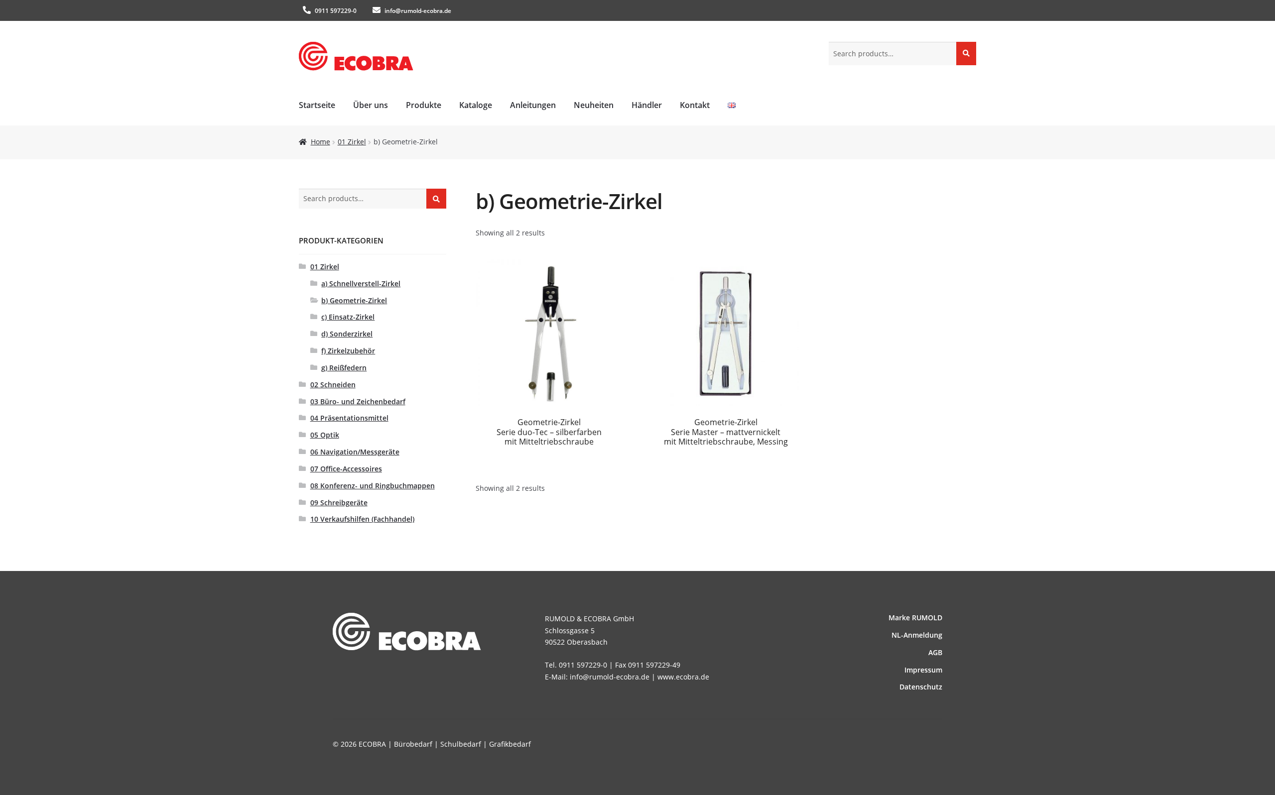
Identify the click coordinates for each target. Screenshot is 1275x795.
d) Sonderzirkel (347, 334)
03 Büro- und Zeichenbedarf (357, 401)
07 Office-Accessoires (346, 468)
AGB (935, 652)
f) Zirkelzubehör (348, 350)
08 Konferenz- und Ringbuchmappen (372, 485)
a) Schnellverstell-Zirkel (360, 283)
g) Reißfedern (344, 367)
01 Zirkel (352, 141)
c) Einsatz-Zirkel (348, 317)
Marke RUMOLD (915, 617)
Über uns (370, 105)
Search (966, 53)
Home (320, 141)
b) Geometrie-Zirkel (354, 300)
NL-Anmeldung (917, 635)
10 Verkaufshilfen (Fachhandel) (362, 519)
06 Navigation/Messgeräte (354, 451)
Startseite (317, 105)
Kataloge (475, 105)
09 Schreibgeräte (339, 502)
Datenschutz (920, 686)
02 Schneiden (333, 384)
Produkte (423, 105)
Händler (647, 105)
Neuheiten (594, 105)
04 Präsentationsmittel (349, 418)
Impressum (923, 670)
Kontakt (695, 105)
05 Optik (324, 435)
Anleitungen (533, 105)
